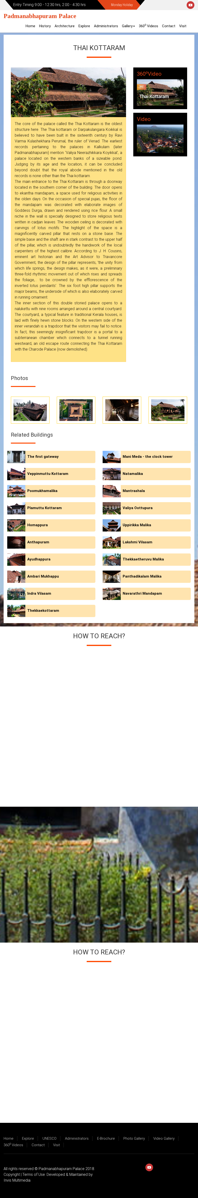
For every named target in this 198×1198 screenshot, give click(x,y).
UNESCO (49, 1138)
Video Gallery (164, 1138)
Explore (84, 26)
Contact (168, 26)
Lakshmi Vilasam (137, 542)
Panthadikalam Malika (142, 576)
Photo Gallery (134, 1138)
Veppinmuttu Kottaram (47, 474)
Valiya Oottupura (138, 508)
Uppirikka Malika (137, 525)
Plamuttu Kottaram (44, 508)
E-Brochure (106, 1138)
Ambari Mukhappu (43, 576)
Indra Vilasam (39, 593)
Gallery (127, 26)
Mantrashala (134, 491)
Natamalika (133, 474)
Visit (182, 26)
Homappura (37, 525)
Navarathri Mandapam (142, 593)
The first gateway (43, 456)
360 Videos (148, 25)
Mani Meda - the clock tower (148, 456)
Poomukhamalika (42, 491)
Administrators (106, 26)
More (168, 410)
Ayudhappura (38, 559)
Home (30, 26)
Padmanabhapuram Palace (40, 16)
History (45, 26)
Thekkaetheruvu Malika (143, 559)
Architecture (65, 26)
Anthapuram (38, 542)
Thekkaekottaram (43, 610)
